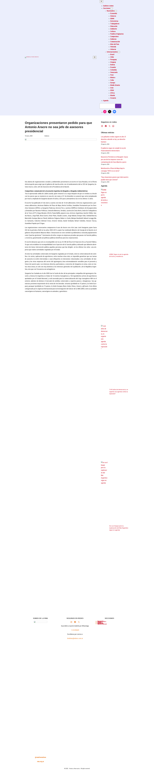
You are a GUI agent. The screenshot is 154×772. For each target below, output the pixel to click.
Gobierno (46, 136)
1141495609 (75, 630)
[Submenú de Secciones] (111, 8)
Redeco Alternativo (74, 768)
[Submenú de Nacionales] (115, 11)
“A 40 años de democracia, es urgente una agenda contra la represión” (118, 391)
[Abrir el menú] (94, 57)
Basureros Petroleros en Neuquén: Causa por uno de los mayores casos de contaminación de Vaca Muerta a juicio (114, 159)
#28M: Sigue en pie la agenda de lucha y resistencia (118, 255)
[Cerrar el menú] (101, 1)
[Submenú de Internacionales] (119, 52)
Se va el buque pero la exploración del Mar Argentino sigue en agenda (118, 528)
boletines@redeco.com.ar (75, 638)
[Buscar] (118, 106)
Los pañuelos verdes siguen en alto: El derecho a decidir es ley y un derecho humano (113, 139)
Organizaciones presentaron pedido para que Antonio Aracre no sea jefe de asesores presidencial (58, 127)
